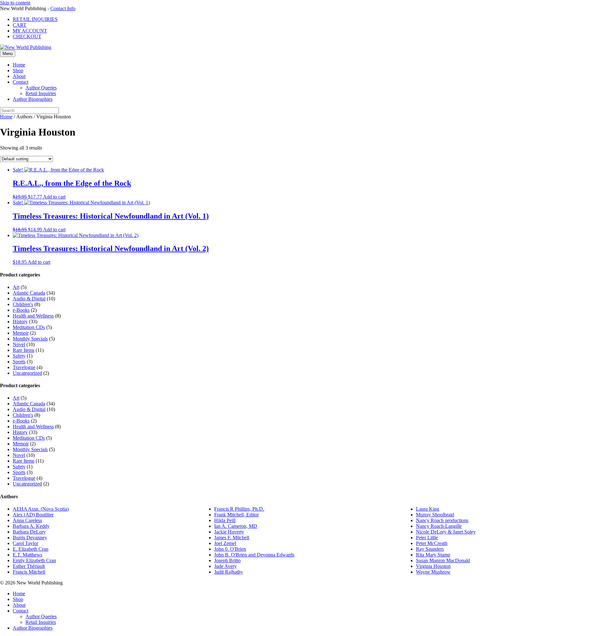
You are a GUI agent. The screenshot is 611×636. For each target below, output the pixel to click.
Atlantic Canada (29, 293)
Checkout (27, 36)
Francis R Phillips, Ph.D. (239, 509)
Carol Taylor (25, 543)
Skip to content (15, 2)
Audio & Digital (29, 298)
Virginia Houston (433, 566)
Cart (19, 25)
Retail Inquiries (35, 19)
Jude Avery (225, 566)
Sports (19, 361)
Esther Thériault (29, 566)
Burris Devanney (30, 537)
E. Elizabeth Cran (30, 549)
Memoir (21, 333)
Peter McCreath (431, 543)
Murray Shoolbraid (435, 514)
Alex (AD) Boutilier (33, 514)
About (19, 76)
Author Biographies (33, 99)
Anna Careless (27, 520)
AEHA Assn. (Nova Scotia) (41, 509)
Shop (18, 70)
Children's (23, 304)
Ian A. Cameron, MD (235, 526)
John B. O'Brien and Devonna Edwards (254, 554)
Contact (20, 82)
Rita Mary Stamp (433, 554)
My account (30, 30)
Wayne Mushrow (433, 572)
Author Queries (41, 87)
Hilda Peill (224, 520)
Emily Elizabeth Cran (34, 560)
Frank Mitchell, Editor (236, 514)
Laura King (427, 509)
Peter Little (427, 537)
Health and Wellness (33, 315)
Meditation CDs (29, 327)
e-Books (21, 310)
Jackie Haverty (229, 532)
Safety (19, 356)
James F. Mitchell (231, 537)
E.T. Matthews (27, 554)
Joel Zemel (225, 543)
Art (16, 287)
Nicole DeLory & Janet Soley (446, 532)
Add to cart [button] (54, 196)
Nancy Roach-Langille (439, 526)
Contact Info (62, 8)
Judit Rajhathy (228, 572)
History (20, 321)
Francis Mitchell (29, 572)
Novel (19, 344)
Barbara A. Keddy (31, 526)
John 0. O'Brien (230, 549)
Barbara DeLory (29, 532)
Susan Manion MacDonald (443, 560)
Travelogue (24, 367)
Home (19, 64)
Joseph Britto (227, 560)
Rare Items (23, 350)
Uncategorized (27, 373)
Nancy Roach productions (442, 520)
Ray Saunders (430, 549)
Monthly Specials (30, 338)
